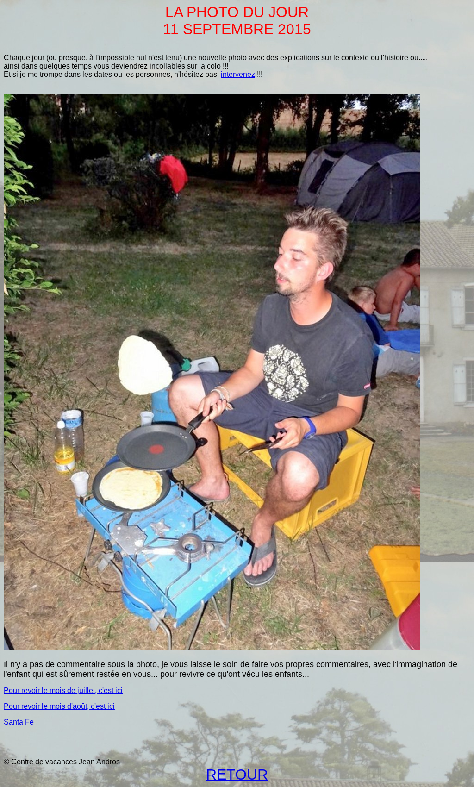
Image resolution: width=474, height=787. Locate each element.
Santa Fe (19, 722)
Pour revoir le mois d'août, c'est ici (59, 706)
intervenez (238, 74)
